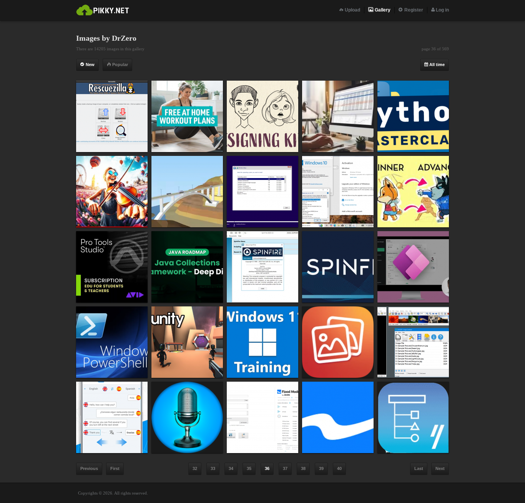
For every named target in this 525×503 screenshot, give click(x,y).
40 (339, 468)
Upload (352, 10)
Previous (89, 468)
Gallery (382, 10)
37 (285, 468)
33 (213, 468)
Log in (442, 10)
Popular (119, 64)
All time (436, 64)
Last (418, 468)
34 (231, 468)
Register (413, 10)
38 (303, 468)
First (115, 468)
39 (321, 468)
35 (249, 468)
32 (195, 468)
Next (440, 468)
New (90, 64)
